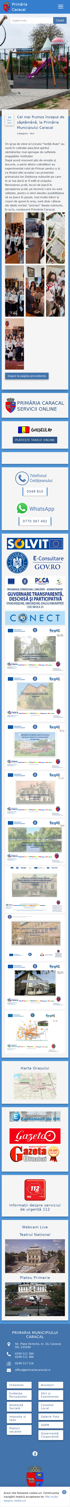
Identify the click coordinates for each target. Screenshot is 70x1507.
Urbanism (16, 1385)
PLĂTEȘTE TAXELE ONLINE (35, 440)
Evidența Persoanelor (18, 1395)
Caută (60, 20)
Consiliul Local (47, 1406)
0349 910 (35, 491)
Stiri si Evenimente (50, 1395)
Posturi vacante (15, 1430)
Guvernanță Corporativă (50, 1435)
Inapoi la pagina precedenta (27, 376)
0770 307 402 (35, 521)
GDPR (45, 1425)
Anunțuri (47, 1385)
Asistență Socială (16, 1406)
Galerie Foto (50, 1416)
